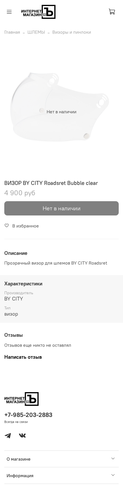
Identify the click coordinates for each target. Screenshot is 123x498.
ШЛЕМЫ (36, 32)
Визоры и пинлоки (71, 32)
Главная (12, 32)
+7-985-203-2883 (28, 415)
